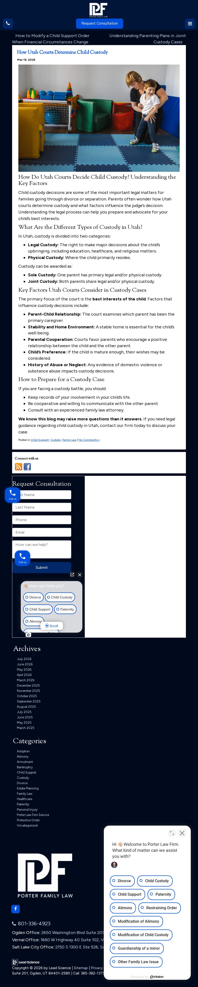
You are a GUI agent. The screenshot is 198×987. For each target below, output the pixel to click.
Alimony (22, 756)
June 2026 (25, 664)
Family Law (69, 440)
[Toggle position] (172, 833)
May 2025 (24, 722)
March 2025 (26, 728)
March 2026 (25, 680)
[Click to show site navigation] (190, 24)
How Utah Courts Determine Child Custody (62, 52)
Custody (55, 440)
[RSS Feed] (18, 466)
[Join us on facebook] (27, 466)
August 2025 (26, 707)
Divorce (22, 783)
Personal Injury (27, 809)
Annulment (25, 762)
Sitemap (81, 968)
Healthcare (24, 799)
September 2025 (29, 701)
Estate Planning (28, 788)
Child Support (40, 440)
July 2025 (24, 712)
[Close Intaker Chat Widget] (182, 833)
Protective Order (28, 820)
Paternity (23, 804)
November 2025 (28, 691)
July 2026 (24, 659)
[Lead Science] (25, 962)
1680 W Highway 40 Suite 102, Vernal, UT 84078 (88, 939)
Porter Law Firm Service (33, 815)
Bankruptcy (25, 767)
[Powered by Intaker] (157, 976)
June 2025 (25, 717)
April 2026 (24, 675)
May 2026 (24, 669)
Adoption (23, 751)
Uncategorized (27, 825)
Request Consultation (99, 23)
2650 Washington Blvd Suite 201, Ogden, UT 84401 (91, 932)
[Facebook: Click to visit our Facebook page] (15, 909)
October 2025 (27, 696)
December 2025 (28, 685)
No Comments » (89, 440)
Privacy (97, 968)
